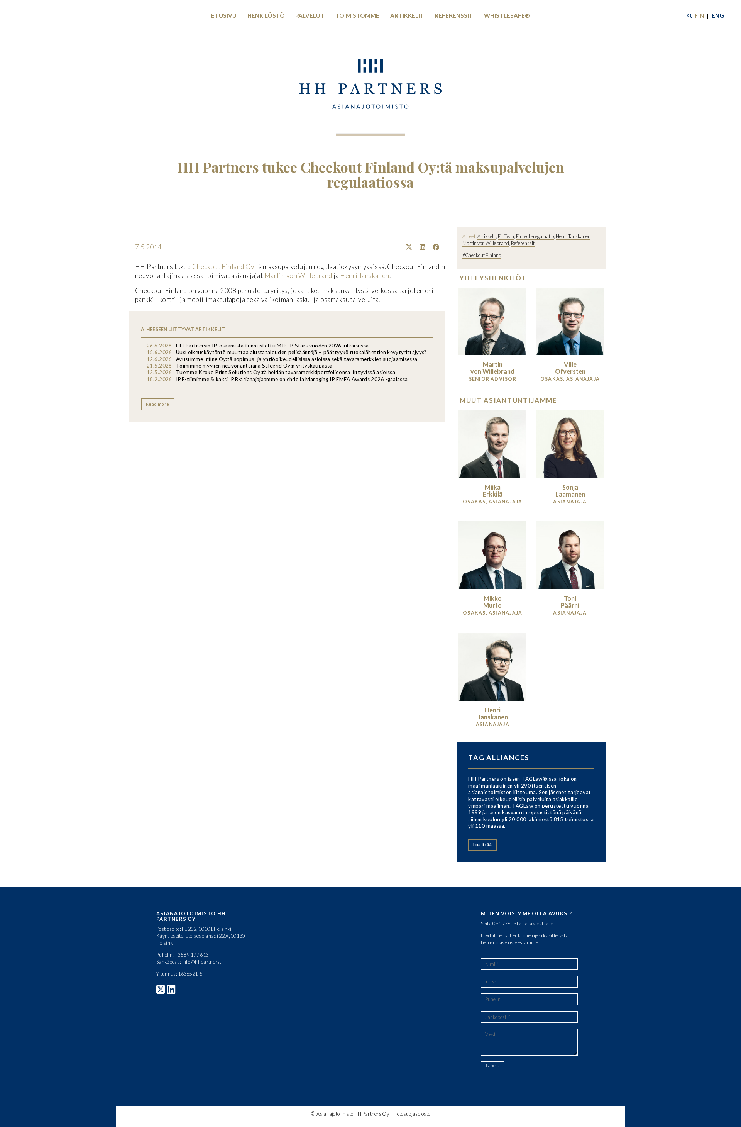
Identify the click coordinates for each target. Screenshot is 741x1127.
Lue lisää (482, 844)
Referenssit (454, 15)
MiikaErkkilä (492, 490)
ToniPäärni (570, 602)
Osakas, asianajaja (570, 379)
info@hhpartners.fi (203, 962)
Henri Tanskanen (364, 275)
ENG (718, 15)
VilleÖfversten (570, 368)
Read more (157, 404)
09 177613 (504, 923)
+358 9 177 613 (191, 955)
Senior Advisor (492, 379)
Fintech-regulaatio (535, 236)
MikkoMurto (492, 602)
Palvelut (310, 15)
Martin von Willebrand (298, 275)
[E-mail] (442, 247)
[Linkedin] (419, 247)
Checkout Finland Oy (223, 267)
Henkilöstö (266, 15)
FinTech (506, 236)
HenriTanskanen (492, 713)
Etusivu (224, 15)
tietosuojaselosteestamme (509, 942)
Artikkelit (407, 15)
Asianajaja (570, 502)
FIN (699, 15)
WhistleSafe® (507, 15)
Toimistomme (357, 15)
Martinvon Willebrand (492, 368)
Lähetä (492, 1065)
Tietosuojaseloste (411, 1114)
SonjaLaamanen (570, 490)
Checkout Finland (483, 255)
